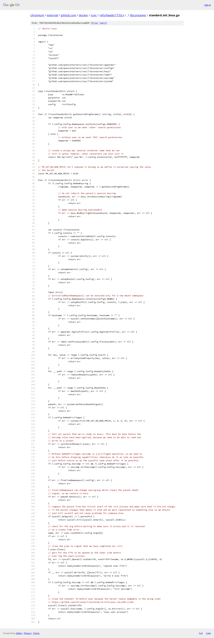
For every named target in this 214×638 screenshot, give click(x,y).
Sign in (207, 4)
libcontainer (138, 15)
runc (94, 15)
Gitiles (19, 633)
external (52, 15)
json (208, 633)
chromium (37, 15)
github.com (68, 15)
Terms (36, 633)
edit (103, 23)
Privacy (27, 633)
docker (83, 15)
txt (201, 633)
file (94, 23)
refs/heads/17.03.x (111, 15)
